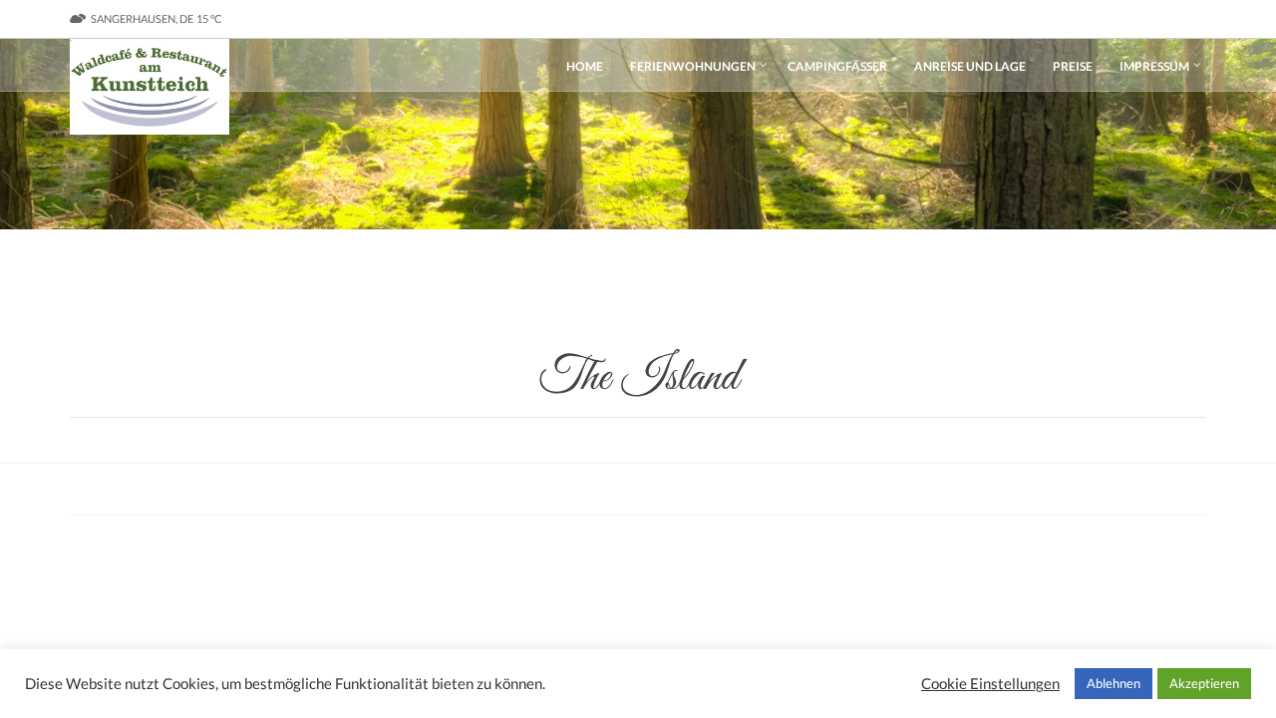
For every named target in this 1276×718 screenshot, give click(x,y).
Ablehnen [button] (1113, 683)
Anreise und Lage (970, 66)
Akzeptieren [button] (1204, 683)
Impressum (1154, 66)
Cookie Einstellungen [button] (990, 683)
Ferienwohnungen (693, 66)
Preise (1073, 66)
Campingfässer (837, 66)
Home (584, 66)
